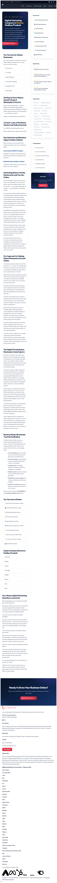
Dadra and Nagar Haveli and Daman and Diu (11, 850)
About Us (7, 736)
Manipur (4, 807)
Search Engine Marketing (39, 132)
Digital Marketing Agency (46, 102)
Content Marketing (26, 728)
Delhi (3, 853)
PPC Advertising (44, 726)
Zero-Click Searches (40, 167)
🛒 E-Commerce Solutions (40, 50)
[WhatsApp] (1, 881)
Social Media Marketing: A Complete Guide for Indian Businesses (42, 75)
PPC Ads (35, 105)
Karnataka (4, 796)
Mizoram (4, 813)
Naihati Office (30, 736)
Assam (3, 775)
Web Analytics (49, 121)
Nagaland (4, 815)
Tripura (3, 834)
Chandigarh (4, 848)
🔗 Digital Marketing (9, 77)
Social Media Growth (43, 105)
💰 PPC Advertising (38, 28)
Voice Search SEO (39, 147)
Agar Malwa (7, 557)
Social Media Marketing (22, 726)
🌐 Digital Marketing (38, 33)
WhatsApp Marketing (40, 163)
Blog (11, 736)
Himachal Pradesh (6, 791)
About (44, 6)
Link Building (36, 124)
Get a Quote (7, 749)
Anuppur (7, 566)
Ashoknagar (7, 570)
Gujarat (3, 786)
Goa (3, 783)
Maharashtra (5, 805)
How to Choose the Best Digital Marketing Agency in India (41, 89)
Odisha (3, 818)
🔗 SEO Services (8, 68)
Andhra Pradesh (5, 770)
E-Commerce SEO (47, 118)
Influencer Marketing (46, 127)
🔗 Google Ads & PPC (9, 86)
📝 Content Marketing (39, 41)
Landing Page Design (38, 135)
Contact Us (43, 185)
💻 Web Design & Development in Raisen (14, 525)
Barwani (6, 579)
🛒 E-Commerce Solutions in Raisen (13, 539)
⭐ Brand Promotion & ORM (40, 46)
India (9, 17)
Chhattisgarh (5, 780)
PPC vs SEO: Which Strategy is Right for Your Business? (43, 82)
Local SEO (36, 113)
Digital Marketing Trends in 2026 (41, 68)
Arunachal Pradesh (6, 772)
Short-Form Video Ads (40, 151)
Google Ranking (37, 110)
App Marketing (11, 730)
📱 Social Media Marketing (40, 24)
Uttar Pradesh (5, 837)
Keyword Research (44, 124)
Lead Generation (48, 108)
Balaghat (7, 574)
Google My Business (38, 129)
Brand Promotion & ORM (38, 728)
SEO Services (36, 102)
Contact (51, 6)
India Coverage (37, 6)
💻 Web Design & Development (41, 37)
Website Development (38, 108)
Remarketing (48, 132)
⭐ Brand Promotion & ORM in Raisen (13, 534)
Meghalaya (4, 810)
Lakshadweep (5, 861)
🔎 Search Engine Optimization (41, 20)
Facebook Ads (36, 116)
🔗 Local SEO (8, 72)
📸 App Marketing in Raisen (11, 543)
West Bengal (4, 842)
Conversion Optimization (39, 121)
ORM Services (44, 110)
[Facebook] (49, 2)
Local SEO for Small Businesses (42, 155)
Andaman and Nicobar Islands (8, 845)
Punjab (3, 821)
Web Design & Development (15, 728)
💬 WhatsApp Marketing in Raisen (12, 512)
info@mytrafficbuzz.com (17, 2)
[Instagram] (51, 2)
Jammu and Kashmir (6, 856)
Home (23, 6)
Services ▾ (29, 6)
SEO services (16, 621)
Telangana (4, 831)
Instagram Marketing (46, 116)
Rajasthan (4, 823)
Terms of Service (10, 879)
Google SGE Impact (40, 159)
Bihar (3, 778)
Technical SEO (36, 127)
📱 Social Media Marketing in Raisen (13, 507)
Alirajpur (7, 561)
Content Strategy (43, 113)
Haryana (4, 788)
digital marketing (14, 195)
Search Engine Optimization (9, 726)
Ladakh (3, 858)
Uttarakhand (5, 840)
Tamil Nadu (4, 829)
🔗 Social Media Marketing (11, 81)
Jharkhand (4, 794)
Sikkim (3, 826)
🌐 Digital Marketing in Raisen (11, 521)
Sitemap (36, 736)
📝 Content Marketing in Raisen (12, 530)
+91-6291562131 (6, 2)
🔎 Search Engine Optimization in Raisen (14, 503)
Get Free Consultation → (10, 43)
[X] (54, 2)
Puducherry (4, 864)
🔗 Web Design (8, 90)
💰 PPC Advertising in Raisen (11, 516)
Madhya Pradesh (15, 17)
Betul (6, 583)
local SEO (24, 639)
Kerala (3, 799)
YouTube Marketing (37, 118)
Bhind (6, 588)
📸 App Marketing (38, 54)
